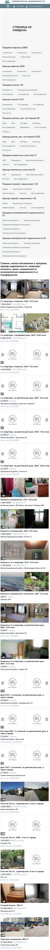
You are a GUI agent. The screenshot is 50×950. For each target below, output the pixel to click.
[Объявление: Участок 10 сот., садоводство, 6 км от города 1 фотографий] (24, 869)
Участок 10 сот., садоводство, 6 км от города (22, 872)
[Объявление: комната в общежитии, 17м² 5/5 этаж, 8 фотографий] (24, 497)
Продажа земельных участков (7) (19, 155)
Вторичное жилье (9, 57)
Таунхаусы (36, 123)
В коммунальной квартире (27, 90)
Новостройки (26, 57)
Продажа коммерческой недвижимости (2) (23, 214)
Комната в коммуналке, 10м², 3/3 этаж (19, 531)
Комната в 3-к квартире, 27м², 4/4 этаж (19, 563)
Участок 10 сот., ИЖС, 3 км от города (18, 838)
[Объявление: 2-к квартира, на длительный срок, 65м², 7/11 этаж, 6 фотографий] (12, 429)
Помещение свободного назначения (16, 225)
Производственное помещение (14, 233)
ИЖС (4, 160)
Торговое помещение (32, 220)
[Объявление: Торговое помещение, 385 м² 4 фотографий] (24, 937)
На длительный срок (10, 76)
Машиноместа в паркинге (22, 189)
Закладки (20, 6)
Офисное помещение (10, 220)
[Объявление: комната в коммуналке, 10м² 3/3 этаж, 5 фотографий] (24, 529)
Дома (4, 123)
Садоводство (16, 160)
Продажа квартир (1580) (15, 48)
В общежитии (7, 90)
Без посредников (8, 61)
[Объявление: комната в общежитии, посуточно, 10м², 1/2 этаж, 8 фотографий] (24, 591)
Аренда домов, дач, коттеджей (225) (21, 137)
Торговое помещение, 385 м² (14, 939)
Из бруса (5, 131)
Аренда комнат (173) (13, 99)
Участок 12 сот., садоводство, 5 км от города (22, 804)
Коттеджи (23, 123)
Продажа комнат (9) (12, 85)
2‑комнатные (21, 53)
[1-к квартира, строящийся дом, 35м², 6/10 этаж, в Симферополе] (12, 333)
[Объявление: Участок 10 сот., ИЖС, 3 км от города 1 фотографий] (24, 835)
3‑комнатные (36, 53)
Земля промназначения (34, 160)
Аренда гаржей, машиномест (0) (19, 198)
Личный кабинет (35, 6)
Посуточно (26, 76)
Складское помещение (10, 229)
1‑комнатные (7, 53)
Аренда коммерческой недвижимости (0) (24, 238)
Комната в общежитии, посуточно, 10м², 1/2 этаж (24, 594)
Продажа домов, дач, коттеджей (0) (21, 118)
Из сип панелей (40, 127)
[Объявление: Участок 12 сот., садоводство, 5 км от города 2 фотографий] (24, 801)
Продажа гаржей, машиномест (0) (20, 184)
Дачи (13, 123)
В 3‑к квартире (23, 94)
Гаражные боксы (8, 193)
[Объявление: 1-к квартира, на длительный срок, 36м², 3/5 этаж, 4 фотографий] (12, 395)
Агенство (5, 164)
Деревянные (24, 127)
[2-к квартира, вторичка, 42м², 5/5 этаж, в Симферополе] (12, 299)
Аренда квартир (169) (13, 66)
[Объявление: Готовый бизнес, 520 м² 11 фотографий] (24, 903)
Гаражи (5, 189)
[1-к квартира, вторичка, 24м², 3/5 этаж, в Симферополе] (12, 364)
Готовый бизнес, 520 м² (11, 905)
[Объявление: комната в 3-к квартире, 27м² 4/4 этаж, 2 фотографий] (24, 560)
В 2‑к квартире (7, 94)
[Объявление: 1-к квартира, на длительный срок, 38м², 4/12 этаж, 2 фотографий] (12, 463)
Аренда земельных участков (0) (18, 170)
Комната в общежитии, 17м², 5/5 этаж (18, 500)
